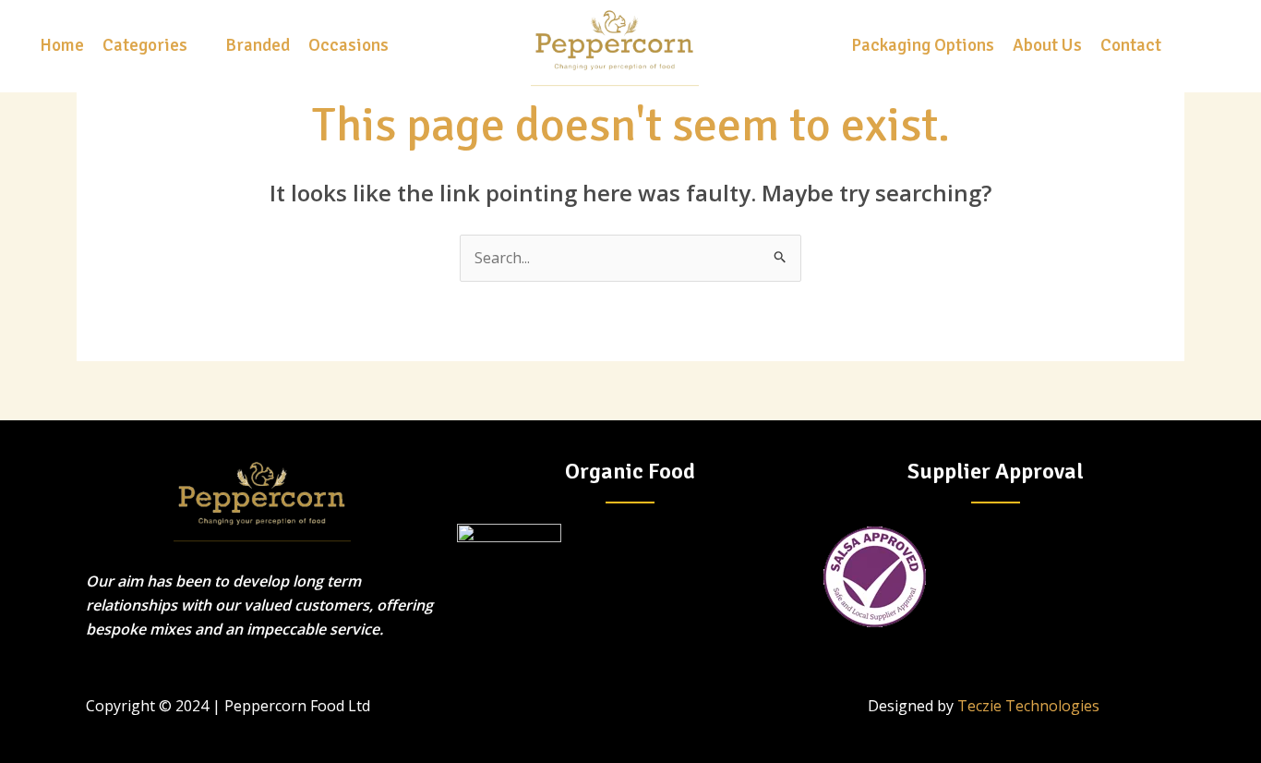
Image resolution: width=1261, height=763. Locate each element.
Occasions (348, 45)
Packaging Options (922, 45)
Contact (1130, 45)
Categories (144, 45)
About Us (1047, 45)
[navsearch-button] (1207, 46)
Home (62, 45)
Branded (257, 45)
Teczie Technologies (1028, 706)
